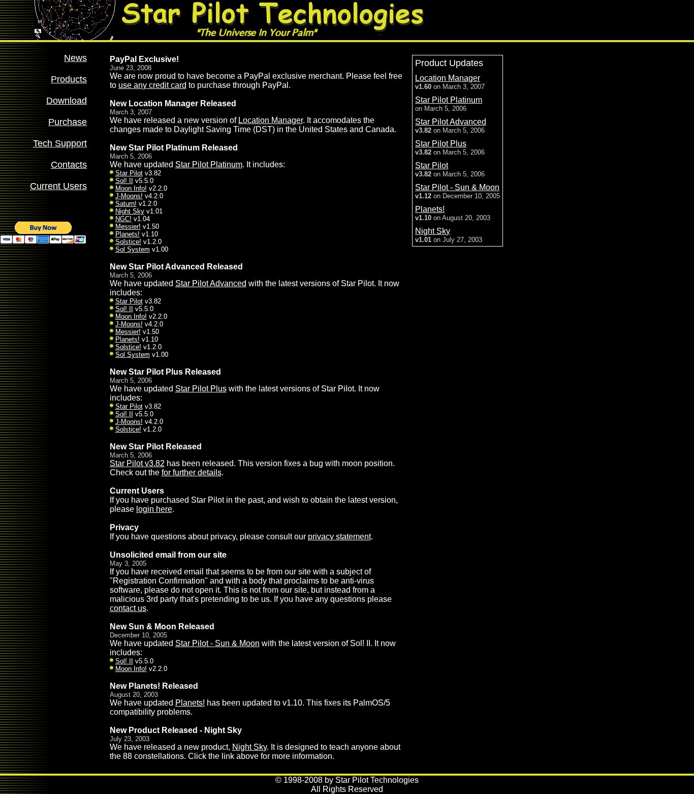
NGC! (123, 219)
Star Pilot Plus (201, 388)
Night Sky (129, 211)
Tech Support (60, 143)
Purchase (67, 122)
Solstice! (128, 242)
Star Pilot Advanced (210, 283)
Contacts (69, 165)
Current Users (58, 186)
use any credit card (152, 85)
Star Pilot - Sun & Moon (217, 643)
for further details (192, 472)
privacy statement (339, 536)
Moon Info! (131, 188)
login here (154, 509)
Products (69, 79)
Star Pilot (129, 173)
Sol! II (124, 181)
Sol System (132, 249)
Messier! (128, 226)
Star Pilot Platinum (208, 164)
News (75, 58)
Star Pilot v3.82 (137, 463)
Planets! (127, 234)
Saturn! (126, 203)
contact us (128, 608)
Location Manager (270, 120)
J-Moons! (129, 196)
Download (66, 101)
